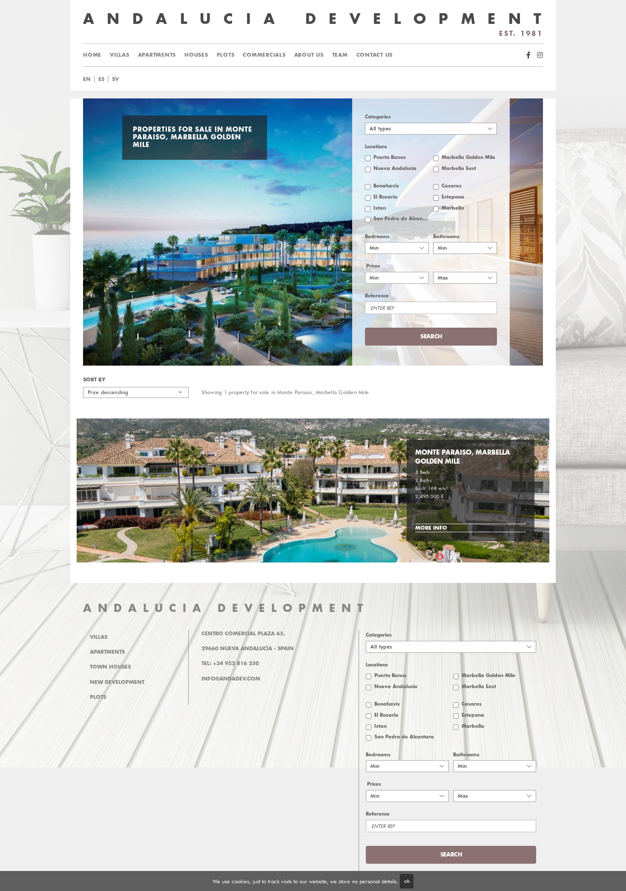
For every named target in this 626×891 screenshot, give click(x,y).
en (87, 79)
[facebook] (528, 55)
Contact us (374, 55)
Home (92, 55)
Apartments (157, 55)
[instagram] (540, 55)
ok (407, 880)
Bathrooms (446, 236)
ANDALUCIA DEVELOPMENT (226, 608)
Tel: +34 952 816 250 (230, 663)
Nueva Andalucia (394, 168)
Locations (376, 146)
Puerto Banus (389, 157)
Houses (196, 55)
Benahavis (386, 186)
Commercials (264, 55)
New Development (117, 682)
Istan (379, 208)
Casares (452, 186)
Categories (378, 117)
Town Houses (110, 666)
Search (323, 79)
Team (340, 55)
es (101, 79)
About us (309, 55)
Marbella (453, 208)
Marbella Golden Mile (468, 157)
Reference (377, 296)
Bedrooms (377, 236)
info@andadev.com (230, 678)
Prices (373, 266)
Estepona (453, 197)
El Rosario (385, 197)
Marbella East (459, 168)
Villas (119, 55)
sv (115, 79)
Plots (226, 55)
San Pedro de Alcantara (401, 218)
